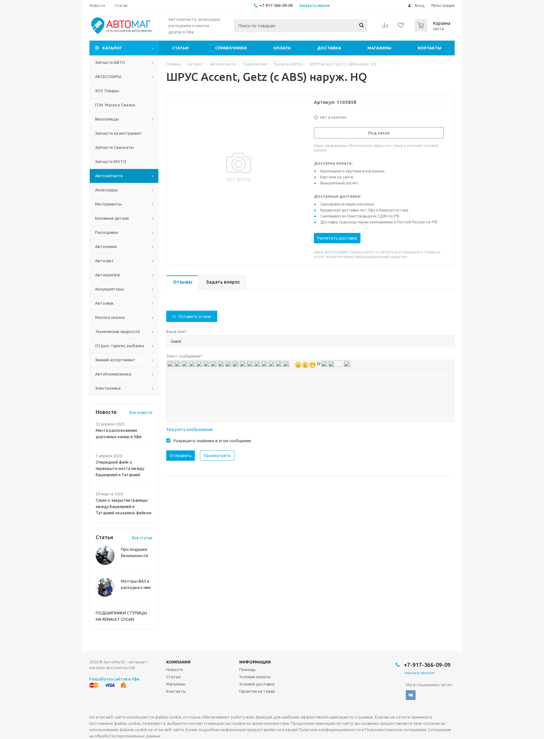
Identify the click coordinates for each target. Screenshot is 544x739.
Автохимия (106, 246)
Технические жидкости (117, 331)
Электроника (108, 388)
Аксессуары (106, 190)
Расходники (106, 232)
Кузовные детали (112, 218)
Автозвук (104, 303)
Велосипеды (107, 119)
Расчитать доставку (337, 238)
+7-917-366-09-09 (275, 5)
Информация (255, 662)
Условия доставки (257, 684)
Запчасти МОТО (110, 161)
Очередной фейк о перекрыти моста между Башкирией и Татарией (120, 468)
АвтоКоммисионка (113, 374)
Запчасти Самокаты (114, 147)
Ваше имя (176, 331)
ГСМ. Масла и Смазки (115, 105)
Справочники (231, 48)
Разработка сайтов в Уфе (114, 679)
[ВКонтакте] (411, 695)
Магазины (379, 48)
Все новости (140, 412)
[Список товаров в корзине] (433, 30)
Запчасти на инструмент (118, 133)
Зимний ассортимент (115, 360)
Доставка (329, 48)
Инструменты (108, 204)
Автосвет (104, 260)
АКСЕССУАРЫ (108, 76)
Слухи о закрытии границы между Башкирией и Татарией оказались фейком (123, 506)
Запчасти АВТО (110, 62)
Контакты (429, 48)
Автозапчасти (109, 175)
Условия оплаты (255, 676)
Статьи (180, 48)
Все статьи (142, 538)
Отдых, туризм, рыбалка (119, 345)
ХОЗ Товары (107, 90)
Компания (178, 662)
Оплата (282, 48)
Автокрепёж (107, 275)
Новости (174, 669)
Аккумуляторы (109, 289)
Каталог (112, 48)
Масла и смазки (110, 317)
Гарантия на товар (257, 691)
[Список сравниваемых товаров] (385, 27)
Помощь (247, 669)
